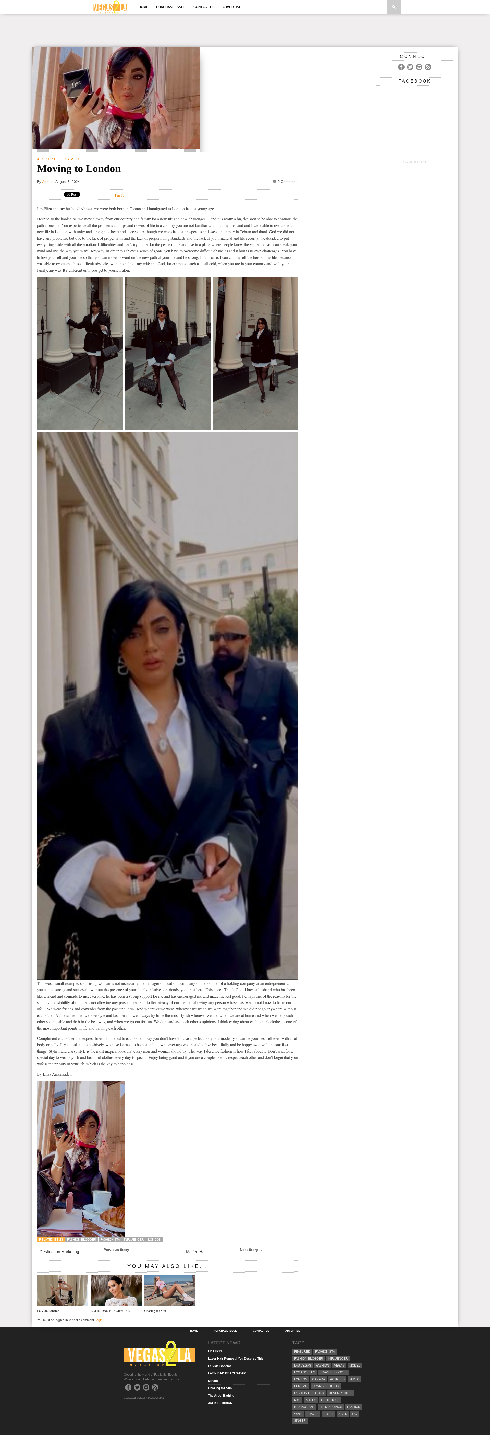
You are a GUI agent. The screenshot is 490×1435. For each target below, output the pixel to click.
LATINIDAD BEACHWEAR (110, 1311)
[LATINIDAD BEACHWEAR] (116, 1304)
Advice (47, 159)
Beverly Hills (340, 1393)
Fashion (322, 1365)
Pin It (119, 195)
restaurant (304, 1407)
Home (144, 7)
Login (99, 1320)
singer (300, 1420)
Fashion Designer (309, 1393)
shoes (310, 1400)
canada (318, 1379)
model (354, 1365)
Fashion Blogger (81, 1239)
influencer (134, 1239)
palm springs (331, 1407)
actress (337, 1379)
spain (342, 1414)
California (330, 1400)
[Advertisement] (245, 30)
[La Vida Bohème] (62, 1304)
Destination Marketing (59, 1252)
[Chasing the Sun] (169, 1304)
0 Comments (288, 182)
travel (312, 1414)
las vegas (302, 1365)
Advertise (231, 7)
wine (298, 1414)
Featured (302, 1352)
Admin (47, 182)
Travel (70, 159)
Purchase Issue (171, 7)
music (354, 1379)
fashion (353, 1407)
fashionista (110, 1239)
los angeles (304, 1372)
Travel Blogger (334, 1372)
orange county (325, 1386)
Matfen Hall (196, 1252)
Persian (301, 1386)
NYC (297, 1400)
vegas (339, 1365)
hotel (328, 1414)
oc (354, 1414)
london (154, 1239)
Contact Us (204, 7)
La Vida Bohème (48, 1311)
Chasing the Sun (155, 1311)
